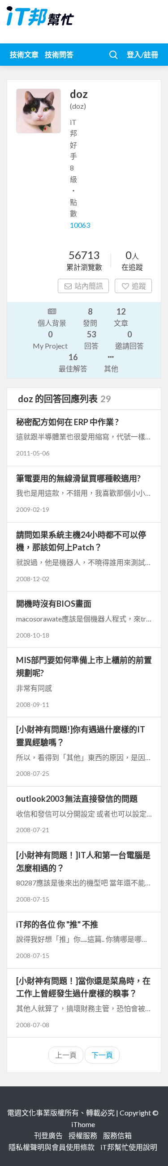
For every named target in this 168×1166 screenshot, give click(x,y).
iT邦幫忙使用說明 (128, 1147)
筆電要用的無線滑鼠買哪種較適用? (78, 478)
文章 (121, 316)
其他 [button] (111, 368)
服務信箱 (117, 1135)
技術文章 (24, 54)
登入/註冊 (142, 54)
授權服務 (83, 1135)
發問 (90, 316)
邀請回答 (129, 339)
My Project (50, 339)
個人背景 (52, 323)
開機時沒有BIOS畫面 (53, 604)
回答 (91, 339)
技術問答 (59, 54)
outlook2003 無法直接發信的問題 (77, 799)
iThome (83, 1124)
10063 (80, 225)
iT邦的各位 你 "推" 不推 (57, 924)
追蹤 (139, 285)
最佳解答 (73, 362)
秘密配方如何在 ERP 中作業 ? (67, 422)
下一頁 (102, 1055)
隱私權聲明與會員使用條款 (52, 1147)
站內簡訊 (88, 285)
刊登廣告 (48, 1135)
